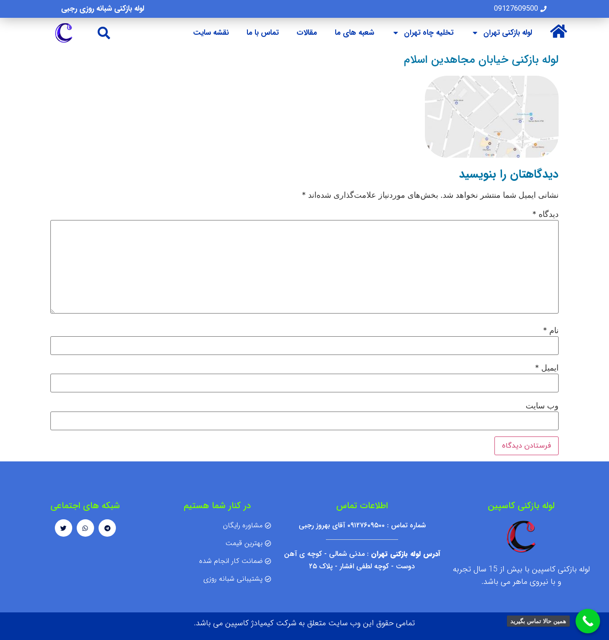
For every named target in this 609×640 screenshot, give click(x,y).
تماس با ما (263, 33)
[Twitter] (63, 528)
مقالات (306, 33)
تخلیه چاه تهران (428, 33)
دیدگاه (545, 214)
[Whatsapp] (85, 528)
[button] (104, 32)
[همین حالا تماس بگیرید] (588, 621)
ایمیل (547, 368)
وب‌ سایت (542, 406)
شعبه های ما (354, 33)
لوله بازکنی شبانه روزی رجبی (102, 9)
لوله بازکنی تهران (507, 33)
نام (551, 330)
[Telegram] (107, 528)
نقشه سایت (211, 33)
